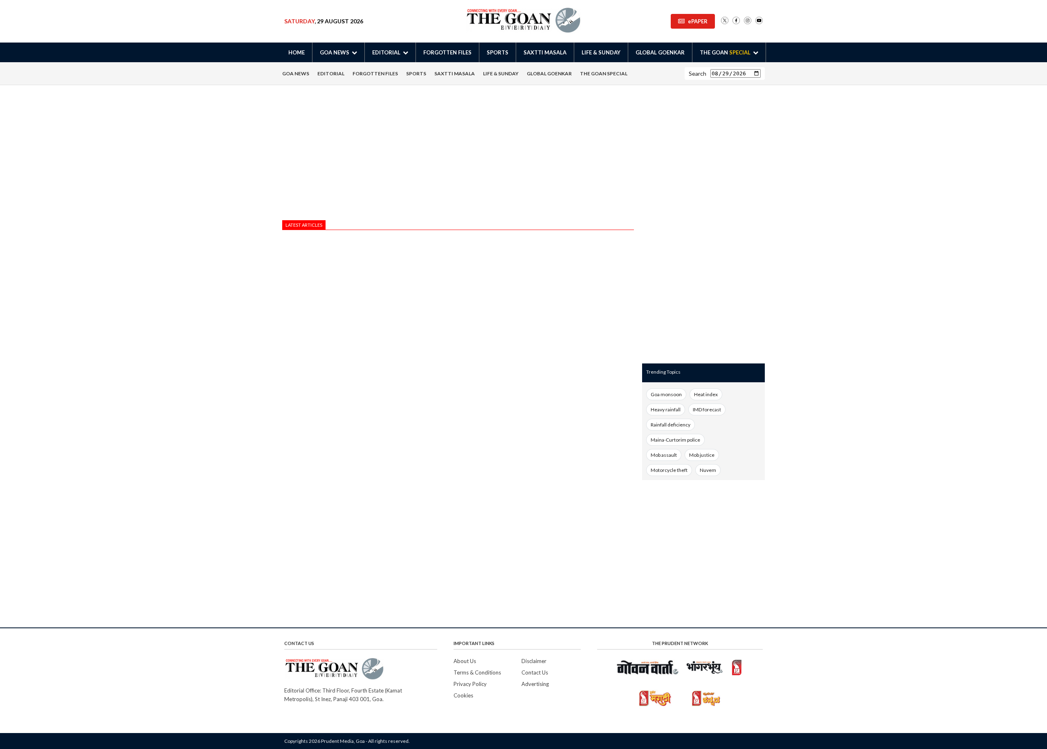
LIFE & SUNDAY (601, 52)
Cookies (463, 695)
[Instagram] (747, 21)
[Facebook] (736, 21)
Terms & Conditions (477, 672)
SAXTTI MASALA (545, 52)
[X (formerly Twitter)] (724, 21)
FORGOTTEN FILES (447, 52)
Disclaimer (533, 661)
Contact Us (534, 672)
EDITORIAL (330, 73)
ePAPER (698, 21)
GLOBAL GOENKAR (660, 52)
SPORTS (497, 52)
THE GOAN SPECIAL (603, 73)
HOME (296, 52)
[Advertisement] (458, 154)
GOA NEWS (295, 73)
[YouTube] (759, 21)
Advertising (535, 684)
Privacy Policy (470, 684)
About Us (465, 661)
